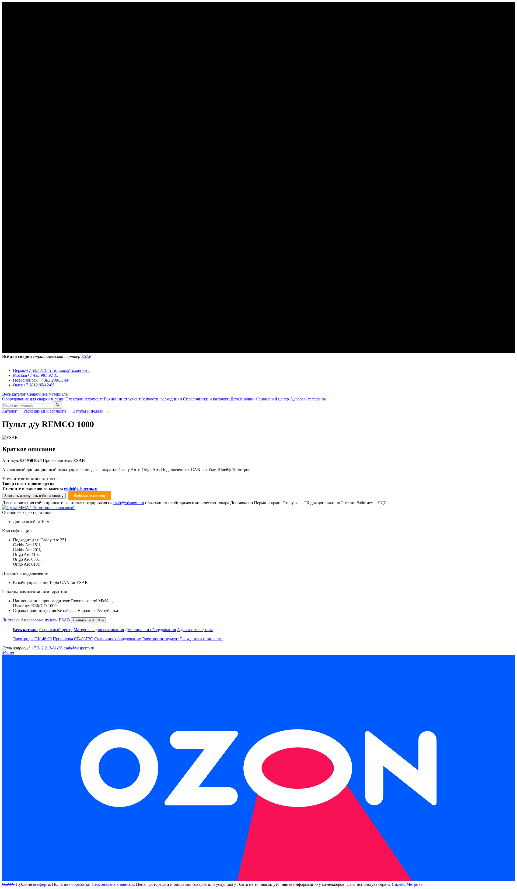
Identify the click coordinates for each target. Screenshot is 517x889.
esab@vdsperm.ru (74, 370)
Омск (18, 385)
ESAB (86, 356)
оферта (43, 884)
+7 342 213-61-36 (41, 370)
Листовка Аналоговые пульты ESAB (36, 620)
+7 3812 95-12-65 (38, 385)
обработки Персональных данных (102, 884)
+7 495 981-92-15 (42, 375)
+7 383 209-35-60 (53, 380)
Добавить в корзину (90, 496)
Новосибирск (25, 380)
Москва (20, 375)
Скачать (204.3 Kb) (88, 620)
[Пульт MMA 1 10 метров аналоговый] (38, 507)
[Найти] (57, 405)
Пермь (19, 370)
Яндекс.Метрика (407, 884)
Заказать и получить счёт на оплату (34, 496)
